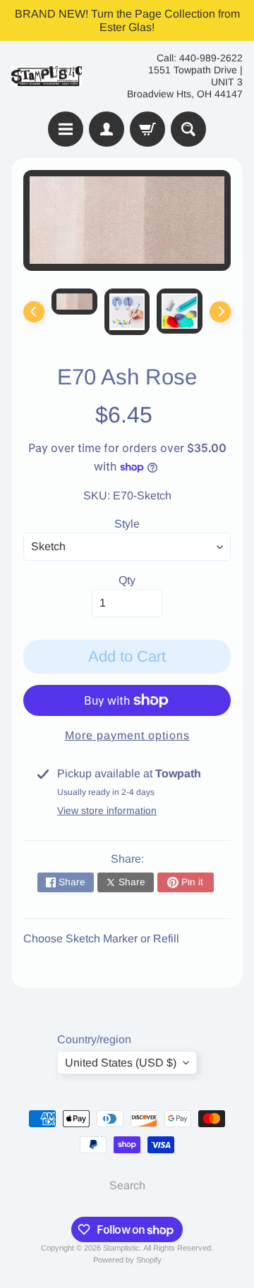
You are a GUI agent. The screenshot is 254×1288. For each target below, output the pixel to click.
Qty (127, 580)
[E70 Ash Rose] (74, 301)
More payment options (127, 735)
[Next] (220, 311)
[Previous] (33, 311)
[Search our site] (188, 129)
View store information (107, 810)
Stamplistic (121, 1248)
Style (127, 524)
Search (127, 1185)
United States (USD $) (120, 1063)
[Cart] (147, 129)
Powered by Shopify (127, 1260)
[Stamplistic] (46, 76)
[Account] (106, 129)
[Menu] (65, 129)
